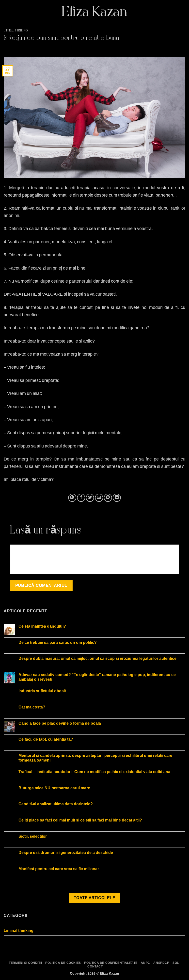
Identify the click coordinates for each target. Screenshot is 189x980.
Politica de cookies (63, 963)
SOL (176, 963)
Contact (95, 966)
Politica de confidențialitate (111, 963)
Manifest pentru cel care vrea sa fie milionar (58, 869)
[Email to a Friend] (99, 498)
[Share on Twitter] (90, 498)
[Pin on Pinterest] (108, 498)
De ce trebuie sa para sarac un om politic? (57, 642)
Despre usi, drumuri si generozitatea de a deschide (65, 852)
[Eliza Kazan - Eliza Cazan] (94, 11)
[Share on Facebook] (81, 498)
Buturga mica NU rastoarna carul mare (54, 788)
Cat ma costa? (31, 707)
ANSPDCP (161, 963)
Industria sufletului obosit (42, 691)
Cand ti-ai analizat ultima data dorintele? (55, 804)
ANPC (145, 963)
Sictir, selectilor (32, 836)
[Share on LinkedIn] (117, 498)
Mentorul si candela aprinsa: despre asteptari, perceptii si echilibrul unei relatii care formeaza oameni (95, 757)
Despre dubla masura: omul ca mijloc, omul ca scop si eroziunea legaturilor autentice (97, 658)
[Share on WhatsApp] (72, 498)
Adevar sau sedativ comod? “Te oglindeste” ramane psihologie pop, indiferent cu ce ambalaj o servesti (97, 677)
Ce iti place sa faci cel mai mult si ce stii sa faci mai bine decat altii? (80, 820)
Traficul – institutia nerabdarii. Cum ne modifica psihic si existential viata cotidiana (94, 772)
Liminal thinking (16, 30)
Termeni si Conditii (25, 963)
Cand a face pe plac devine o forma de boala (59, 723)
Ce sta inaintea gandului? (42, 626)
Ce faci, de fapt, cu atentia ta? (45, 739)
